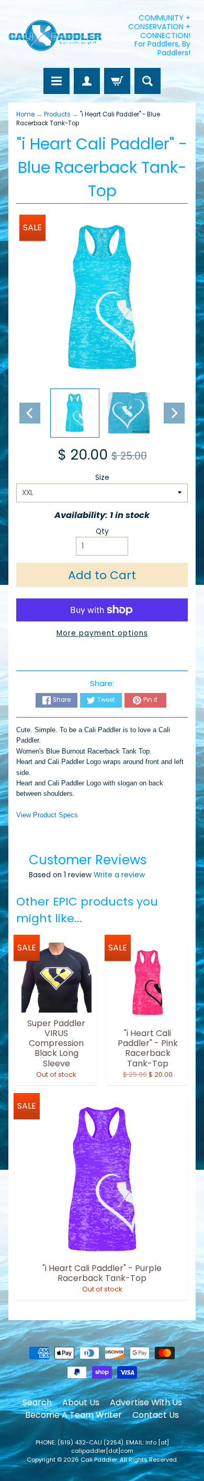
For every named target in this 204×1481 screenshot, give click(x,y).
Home (25, 114)
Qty (102, 531)
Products (57, 114)
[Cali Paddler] (55, 36)
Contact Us (155, 1415)
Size (102, 478)
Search (37, 1402)
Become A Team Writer (73, 1415)
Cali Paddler (99, 1459)
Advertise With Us (146, 1402)
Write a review (119, 875)
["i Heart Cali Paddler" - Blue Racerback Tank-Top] (74, 413)
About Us (80, 1402)
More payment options (102, 633)
